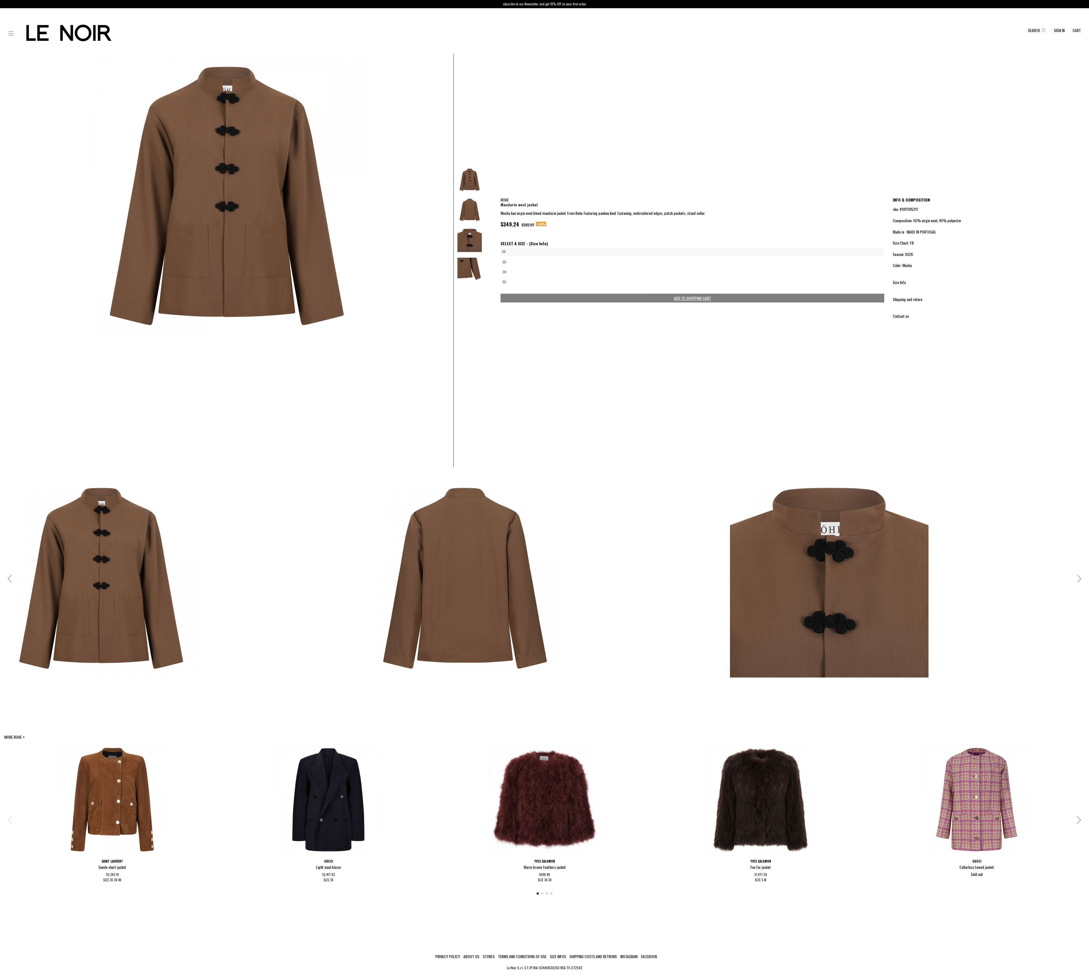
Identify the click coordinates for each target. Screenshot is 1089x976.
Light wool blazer (328, 867)
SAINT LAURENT (112, 861)
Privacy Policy (447, 956)
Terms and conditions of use (522, 956)
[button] (11, 34)
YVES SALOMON (544, 861)
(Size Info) (538, 243)
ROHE (505, 200)
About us (471, 956)
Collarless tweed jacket (976, 867)
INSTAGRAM (629, 956)
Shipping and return (907, 299)
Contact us (901, 316)
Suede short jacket (112, 867)
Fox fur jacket (760, 867)
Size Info (899, 282)
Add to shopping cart (692, 298)
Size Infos (558, 956)
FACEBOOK (649, 956)
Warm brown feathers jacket (545, 867)
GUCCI (328, 861)
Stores (489, 956)
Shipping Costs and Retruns (593, 956)
